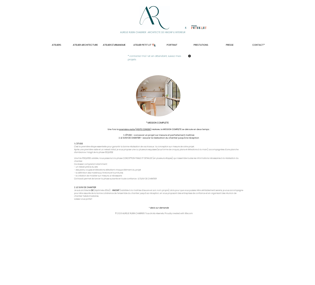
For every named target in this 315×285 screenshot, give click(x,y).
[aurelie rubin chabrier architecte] (189, 56)
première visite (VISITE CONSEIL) (135, 129)
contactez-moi (137, 56)
